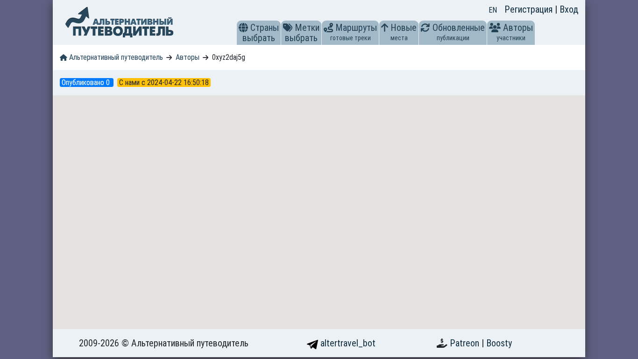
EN (493, 10)
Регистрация (529, 9)
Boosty (499, 343)
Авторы (187, 57)
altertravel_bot (347, 343)
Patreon (466, 343)
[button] (243, 27)
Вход (569, 9)
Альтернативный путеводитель (115, 57)
